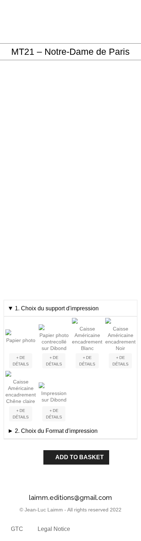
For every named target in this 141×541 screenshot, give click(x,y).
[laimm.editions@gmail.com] (70, 482)
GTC (17, 529)
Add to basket (79, 457)
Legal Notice (54, 529)
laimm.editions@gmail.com (70, 497)
